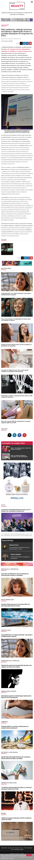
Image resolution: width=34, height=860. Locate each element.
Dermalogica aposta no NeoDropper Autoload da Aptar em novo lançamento (16, 696)
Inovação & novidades (9, 752)
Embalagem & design (8, 691)
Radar (3, 813)
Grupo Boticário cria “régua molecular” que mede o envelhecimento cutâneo (16, 294)
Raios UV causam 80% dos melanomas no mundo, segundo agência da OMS (16, 422)
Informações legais (18, 849)
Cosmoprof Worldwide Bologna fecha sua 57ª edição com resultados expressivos (16, 510)
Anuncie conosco (19, 847)
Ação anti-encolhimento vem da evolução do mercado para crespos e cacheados (15, 574)
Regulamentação (7, 599)
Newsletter (29, 847)
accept (29, 855)
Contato (9, 847)
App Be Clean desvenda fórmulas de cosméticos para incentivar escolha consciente (16, 757)
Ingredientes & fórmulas (10, 660)
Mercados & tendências (10, 569)
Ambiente (4, 721)
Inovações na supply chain (13, 443)
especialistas (7, 540)
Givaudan (15, 207)
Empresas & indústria (9, 782)
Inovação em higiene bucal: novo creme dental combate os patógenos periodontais (14, 370)
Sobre (3, 847)
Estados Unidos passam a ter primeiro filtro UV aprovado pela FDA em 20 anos (15, 605)
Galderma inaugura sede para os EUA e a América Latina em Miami (16, 818)
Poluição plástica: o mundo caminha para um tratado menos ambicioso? (14, 727)
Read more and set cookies (7, 858)
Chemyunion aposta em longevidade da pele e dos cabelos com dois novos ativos (16, 666)
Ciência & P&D (5, 25)
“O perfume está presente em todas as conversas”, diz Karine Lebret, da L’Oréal (16, 788)
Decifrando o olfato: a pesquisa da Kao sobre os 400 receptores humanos (16, 396)
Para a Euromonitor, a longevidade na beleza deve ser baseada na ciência (16, 319)
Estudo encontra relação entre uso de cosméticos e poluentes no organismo (16, 345)
